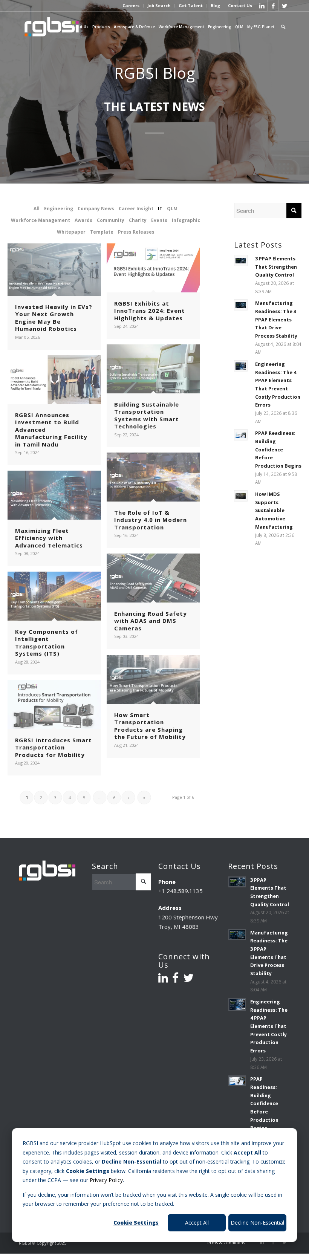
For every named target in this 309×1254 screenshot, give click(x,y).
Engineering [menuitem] (219, 26)
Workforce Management (40, 220)
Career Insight (136, 208)
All (37, 208)
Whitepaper (71, 232)
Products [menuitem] (101, 26)
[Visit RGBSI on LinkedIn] (163, 979)
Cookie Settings (136, 1222)
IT (160, 208)
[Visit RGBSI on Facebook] (175, 979)
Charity (138, 220)
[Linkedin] (262, 5)
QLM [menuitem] (239, 26)
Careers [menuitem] (130, 6)
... (99, 797)
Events (159, 220)
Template (101, 232)
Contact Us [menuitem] (240, 6)
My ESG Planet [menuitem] (260, 26)
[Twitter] (284, 5)
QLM (172, 208)
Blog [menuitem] (215, 6)
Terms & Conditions (225, 1242)
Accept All (197, 1222)
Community (110, 220)
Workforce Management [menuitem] (181, 26)
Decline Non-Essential (257, 1222)
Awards (83, 220)
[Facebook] (273, 5)
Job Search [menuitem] (159, 6)
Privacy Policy (106, 1180)
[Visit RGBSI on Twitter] (188, 979)
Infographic (186, 220)
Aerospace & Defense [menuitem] (134, 26)
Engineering (58, 208)
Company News (96, 208)
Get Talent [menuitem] (191, 6)
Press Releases (136, 232)
